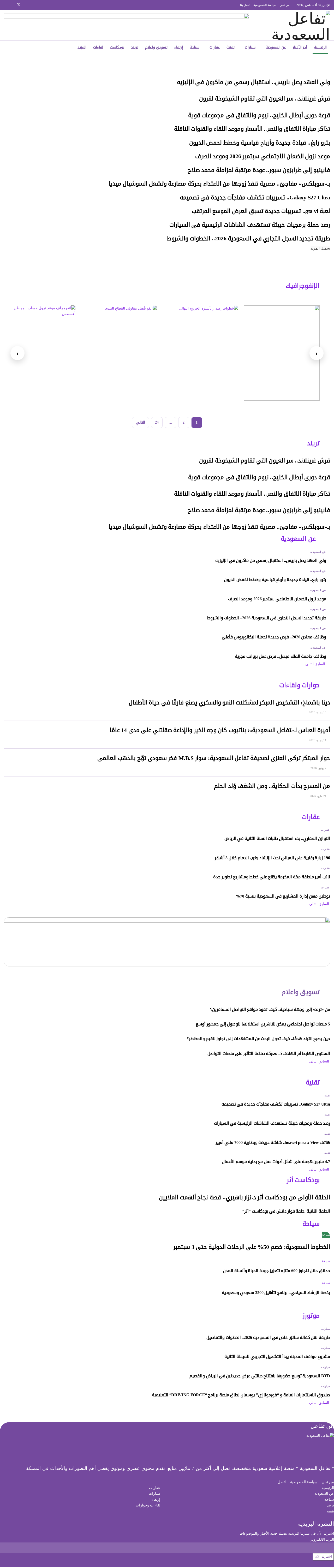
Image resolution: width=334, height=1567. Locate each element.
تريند (134, 47)
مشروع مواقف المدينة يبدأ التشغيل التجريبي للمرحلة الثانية (277, 1356)
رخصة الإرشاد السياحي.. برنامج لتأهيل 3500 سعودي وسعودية (276, 1292)
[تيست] (282, 353)
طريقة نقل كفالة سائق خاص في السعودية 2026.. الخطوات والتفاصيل (268, 1337)
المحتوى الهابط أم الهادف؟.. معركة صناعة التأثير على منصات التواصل (268, 1053)
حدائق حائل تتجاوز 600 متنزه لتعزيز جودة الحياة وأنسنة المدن (276, 1270)
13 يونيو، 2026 (318, 712)
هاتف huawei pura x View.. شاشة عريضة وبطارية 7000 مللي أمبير (273, 1142)
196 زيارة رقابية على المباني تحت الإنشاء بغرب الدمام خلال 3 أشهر (272, 858)
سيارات (250, 47)
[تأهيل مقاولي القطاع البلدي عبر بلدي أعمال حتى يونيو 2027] (119, 353)
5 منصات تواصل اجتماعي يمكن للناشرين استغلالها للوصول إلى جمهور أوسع (263, 1024)
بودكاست (117, 47)
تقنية (230, 47)
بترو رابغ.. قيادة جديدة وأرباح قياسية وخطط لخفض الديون (259, 143)
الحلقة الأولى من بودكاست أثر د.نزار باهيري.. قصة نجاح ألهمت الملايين (244, 1197)
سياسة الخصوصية (264, 5)
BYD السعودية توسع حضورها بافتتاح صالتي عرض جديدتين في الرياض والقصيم (259, 1376)
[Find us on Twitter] (19, 5)
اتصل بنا (245, 5)
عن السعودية (276, 47)
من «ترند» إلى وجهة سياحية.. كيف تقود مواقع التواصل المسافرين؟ (270, 1009)
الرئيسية (320, 47)
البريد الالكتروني (321, 1539)
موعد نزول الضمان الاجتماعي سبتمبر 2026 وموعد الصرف (262, 156)
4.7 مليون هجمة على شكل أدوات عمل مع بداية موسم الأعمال (276, 1161)
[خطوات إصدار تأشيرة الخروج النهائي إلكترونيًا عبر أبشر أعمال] (200, 353)
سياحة (194, 47)
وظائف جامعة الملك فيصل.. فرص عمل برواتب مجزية (280, 656)
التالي (140, 422)
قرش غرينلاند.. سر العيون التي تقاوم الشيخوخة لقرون (264, 99)
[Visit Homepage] (295, 25)
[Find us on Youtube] (5, 5)
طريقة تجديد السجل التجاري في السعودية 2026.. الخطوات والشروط (248, 238)
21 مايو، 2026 (318, 796)
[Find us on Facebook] (32, 5)
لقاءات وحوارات (148, 1505)
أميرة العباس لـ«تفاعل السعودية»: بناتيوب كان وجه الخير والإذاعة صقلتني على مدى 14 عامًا (220, 730)
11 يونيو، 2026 (318, 740)
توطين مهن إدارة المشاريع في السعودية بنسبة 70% (283, 896)
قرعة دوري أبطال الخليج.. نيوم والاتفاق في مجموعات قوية (259, 115)
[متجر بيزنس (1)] (126, 25)
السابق (320, 664)
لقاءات (98, 47)
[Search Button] (37, 47)
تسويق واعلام (156, 47)
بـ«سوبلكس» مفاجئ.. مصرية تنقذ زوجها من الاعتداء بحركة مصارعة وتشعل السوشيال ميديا (219, 184)
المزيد (81, 47)
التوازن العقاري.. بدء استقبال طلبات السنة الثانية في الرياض (277, 838)
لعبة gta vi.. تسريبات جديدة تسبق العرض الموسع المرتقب (261, 211)
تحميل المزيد (320, 248)
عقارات (215, 47)
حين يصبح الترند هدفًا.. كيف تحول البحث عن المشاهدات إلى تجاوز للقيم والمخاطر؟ (258, 1038)
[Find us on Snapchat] (11, 5)
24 (157, 422)
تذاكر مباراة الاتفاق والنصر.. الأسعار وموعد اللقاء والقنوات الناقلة (252, 129)
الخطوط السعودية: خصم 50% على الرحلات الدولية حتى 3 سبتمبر (252, 1247)
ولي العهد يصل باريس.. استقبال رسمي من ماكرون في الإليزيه (253, 82)
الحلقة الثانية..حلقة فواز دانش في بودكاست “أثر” (286, 1211)
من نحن (284, 5)
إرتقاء (178, 47)
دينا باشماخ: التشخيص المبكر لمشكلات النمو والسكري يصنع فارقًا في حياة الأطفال (229, 702)
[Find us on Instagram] (25, 5)
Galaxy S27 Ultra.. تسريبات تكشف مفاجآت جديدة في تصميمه (255, 197)
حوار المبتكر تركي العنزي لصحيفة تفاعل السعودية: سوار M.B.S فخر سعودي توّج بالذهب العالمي (213, 758)
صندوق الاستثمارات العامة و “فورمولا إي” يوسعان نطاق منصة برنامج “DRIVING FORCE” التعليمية (241, 1395)
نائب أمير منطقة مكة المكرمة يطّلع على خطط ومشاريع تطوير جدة (271, 877)
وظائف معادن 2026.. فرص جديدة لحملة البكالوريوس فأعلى (274, 637)
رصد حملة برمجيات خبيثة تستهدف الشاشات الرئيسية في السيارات (249, 225)
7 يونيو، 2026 (319, 768)
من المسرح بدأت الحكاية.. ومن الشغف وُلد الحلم (272, 786)
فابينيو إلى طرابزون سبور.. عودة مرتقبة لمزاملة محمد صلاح (259, 170)
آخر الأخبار (300, 47)
